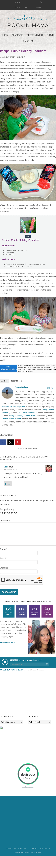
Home (20, 849)
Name (3, 548)
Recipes (35, 448)
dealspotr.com (28, 787)
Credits (38, 852)
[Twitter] (52, 388)
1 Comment (21, 57)
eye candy (34, 614)
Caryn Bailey (21, 387)
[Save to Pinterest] (18, 442)
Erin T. (6, 466)
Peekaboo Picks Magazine (13, 406)
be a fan (21, 614)
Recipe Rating (7, 509)
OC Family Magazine (27, 412)
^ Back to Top (11, 849)
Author (4, 380)
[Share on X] (10, 442)
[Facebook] (48, 388)
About (26, 849)
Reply (7, 484)
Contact (34, 849)
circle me (47, 614)
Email (3, 558)
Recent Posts (16, 380)
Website (4, 567)
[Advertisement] (21, 694)
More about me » (7, 642)
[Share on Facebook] (3, 442)
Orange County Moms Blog (22, 415)
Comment (5, 520)
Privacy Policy (44, 849)
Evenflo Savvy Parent (11, 418)
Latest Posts (28, 448)
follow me (8, 614)
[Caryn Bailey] (7, 397)
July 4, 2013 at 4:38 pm (11, 469)
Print (28, 236)
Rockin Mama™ (28, 21)
